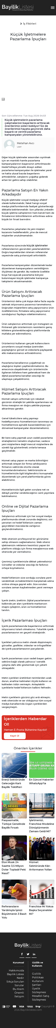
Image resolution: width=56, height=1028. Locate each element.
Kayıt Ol (14, 735)
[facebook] (21, 954)
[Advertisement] (28, 70)
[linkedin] (34, 954)
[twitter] (28, 954)
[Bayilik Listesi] (17, 7)
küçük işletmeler (37, 245)
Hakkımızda (16, 970)
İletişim (19, 996)
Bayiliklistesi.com (31, 1009)
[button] (30, 24)
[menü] (3, 99)
